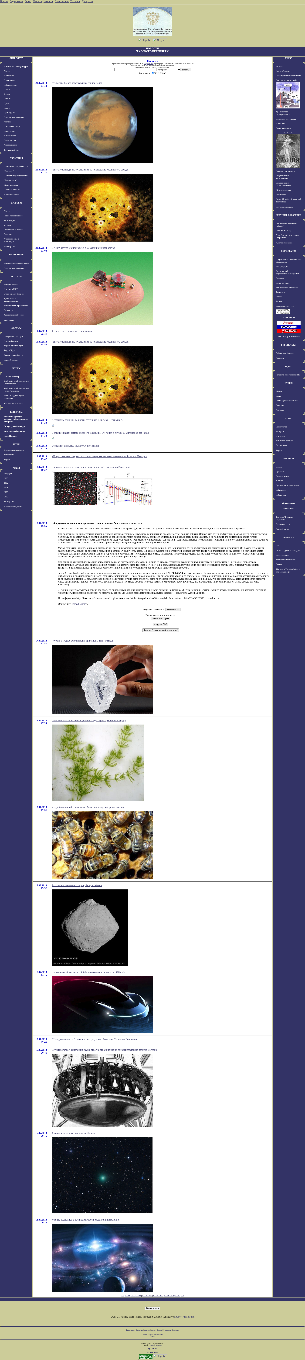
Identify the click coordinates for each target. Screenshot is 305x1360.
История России (11, 284)
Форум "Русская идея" (14, 345)
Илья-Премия (10, 436)
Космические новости (285, 171)
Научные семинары (284, 207)
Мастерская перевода (13, 403)
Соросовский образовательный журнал (287, 272)
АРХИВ (16, 468)
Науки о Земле (282, 283)
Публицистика (10, 85)
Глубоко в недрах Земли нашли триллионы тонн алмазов (82, 640)
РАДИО (288, 366)
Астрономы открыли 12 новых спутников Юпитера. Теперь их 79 (87, 420)
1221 (127, 1295)
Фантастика (9, 454)
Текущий (8, 473)
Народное (280, 405)
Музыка (7, 225)
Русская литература (285, 306)
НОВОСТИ (288, 537)
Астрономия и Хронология (16, 305)
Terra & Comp (78, 604)
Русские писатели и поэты (287, 485)
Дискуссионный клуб (13, 336)
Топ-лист (75, 1)
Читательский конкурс (14, 431)
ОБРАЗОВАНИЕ (288, 251)
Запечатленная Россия (14, 315)
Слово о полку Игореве (14, 294)
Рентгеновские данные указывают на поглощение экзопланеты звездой (90, 169)
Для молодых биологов (289, 336)
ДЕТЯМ (16, 444)
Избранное (281, 490)
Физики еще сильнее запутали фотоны (73, 331)
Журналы (280, 480)
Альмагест (8, 310)
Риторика (8, 234)
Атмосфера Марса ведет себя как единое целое (77, 83)
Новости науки (282, 555)
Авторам (280, 431)
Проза (6, 103)
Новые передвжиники (13, 216)
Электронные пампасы (14, 450)
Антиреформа (282, 266)
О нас (28, 1)
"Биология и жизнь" (284, 243)
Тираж (279, 450)
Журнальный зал (11, 150)
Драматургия (9, 112)
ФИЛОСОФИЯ (16, 254)
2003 (6, 478)
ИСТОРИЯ (16, 276)
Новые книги (9, 131)
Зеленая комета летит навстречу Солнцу (73, 1133)
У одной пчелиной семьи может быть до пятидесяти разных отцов (88, 807)
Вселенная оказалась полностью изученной (75, 445)
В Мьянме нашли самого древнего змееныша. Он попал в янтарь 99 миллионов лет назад (100, 432)
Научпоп (280, 358)
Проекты (280, 471)
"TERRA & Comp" (284, 230)
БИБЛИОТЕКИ (288, 345)
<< (123, 1295)
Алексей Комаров (156, 1345)
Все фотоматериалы (13, 506)
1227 (160, 1295)
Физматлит (281, 194)
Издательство (10, 140)
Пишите (37, 1)
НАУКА (288, 58)
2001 (6, 487)
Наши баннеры (282, 529)
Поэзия (7, 108)
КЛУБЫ (16, 368)
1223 (138, 1295)
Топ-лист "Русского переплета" (284, 518)
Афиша (7, 71)
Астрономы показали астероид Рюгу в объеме (77, 885)
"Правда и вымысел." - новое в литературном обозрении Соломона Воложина (94, 1039)
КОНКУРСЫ (16, 412)
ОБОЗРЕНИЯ (16, 158)
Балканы (7, 98)
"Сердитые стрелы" (12, 194)
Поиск (278, 467)
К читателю (9, 75)
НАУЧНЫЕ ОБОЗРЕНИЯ (288, 215)
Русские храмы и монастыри (11, 240)
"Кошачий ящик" (11, 185)
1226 (155, 1295)
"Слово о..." (9, 171)
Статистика (167, 1330)
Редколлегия (281, 427)
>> (182, 1295)
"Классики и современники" (16, 166)
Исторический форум (13, 355)
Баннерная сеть (283, 524)
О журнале (280, 436)
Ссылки (159, 1330)
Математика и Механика (287, 287)
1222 (133, 1295)
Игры (278, 396)
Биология (280, 278)
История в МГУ (11, 289)
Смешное (280, 410)
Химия (279, 301)
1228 (166, 1295)
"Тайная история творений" (16, 175)
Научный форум (11, 341)
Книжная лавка (10, 145)
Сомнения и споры (12, 126)
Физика (279, 296)
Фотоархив (9, 501)
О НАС (288, 418)
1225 (149, 1295)
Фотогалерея (9, 220)
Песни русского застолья (287, 400)
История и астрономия (286, 119)
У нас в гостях (10, 135)
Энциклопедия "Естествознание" (284, 184)
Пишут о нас (281, 445)
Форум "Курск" (10, 350)
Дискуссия (87, 1)
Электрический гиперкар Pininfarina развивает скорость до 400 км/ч (88, 972)
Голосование (62, 1)
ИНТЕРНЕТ (289, 508)
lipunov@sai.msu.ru (184, 1316)
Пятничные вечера (12, 376)
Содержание (16, 1)
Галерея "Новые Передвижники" (152, 1334)
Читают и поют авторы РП (288, 375)
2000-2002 (288, 133)
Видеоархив (9, 246)
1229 (172, 1295)
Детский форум (10, 360)
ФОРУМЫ (16, 328)
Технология (281, 292)
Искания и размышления (14, 117)
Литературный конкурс (15, 426)
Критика (7, 122)
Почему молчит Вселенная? (288, 75)
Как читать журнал (284, 440)
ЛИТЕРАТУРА (16, 58)
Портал (4, 1)
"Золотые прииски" (12, 189)
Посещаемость (282, 476)
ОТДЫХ (289, 383)
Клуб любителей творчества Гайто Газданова (16, 389)
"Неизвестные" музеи (13, 229)
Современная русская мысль (16, 263)
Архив (153, 1330)
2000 (6, 492)
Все (277, 546)
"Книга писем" (10, 180)
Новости (48, 1)
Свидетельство (148, 64)
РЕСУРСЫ (288, 458)
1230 (177, 1295)
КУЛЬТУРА (16, 203)
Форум (7, 459)
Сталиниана (9, 320)
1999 (6, 497)
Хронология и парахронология (11, 299)
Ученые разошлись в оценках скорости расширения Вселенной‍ (86, 1219)
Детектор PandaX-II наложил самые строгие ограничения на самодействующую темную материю (104, 1049)
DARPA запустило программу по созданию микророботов (83, 247)
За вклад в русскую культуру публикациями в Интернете (16, 419)
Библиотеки (281, 495)
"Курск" (7, 89)
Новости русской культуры (16, 66)
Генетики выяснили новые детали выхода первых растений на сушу (89, 720)
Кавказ (7, 94)
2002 (6, 483)
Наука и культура (283, 128)
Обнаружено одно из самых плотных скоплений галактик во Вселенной (91, 467)
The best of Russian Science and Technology (288, 570)
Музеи (279, 391)
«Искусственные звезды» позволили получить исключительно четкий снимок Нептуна (99, 456)
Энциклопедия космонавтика (282, 176)
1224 (144, 1295)
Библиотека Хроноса (285, 353)
